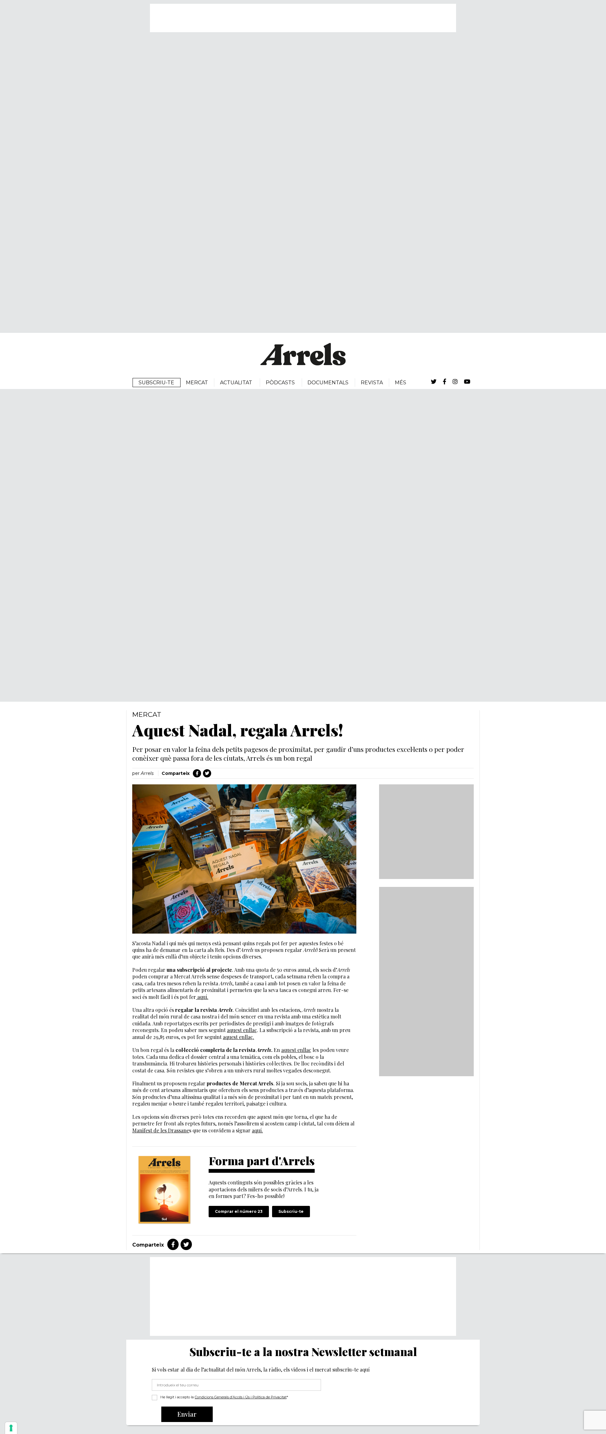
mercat (146, 714)
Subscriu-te (291, 1211)
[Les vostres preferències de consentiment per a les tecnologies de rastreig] (11, 1428)
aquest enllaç (242, 1030)
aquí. (202, 997)
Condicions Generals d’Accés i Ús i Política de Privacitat (241, 1397)
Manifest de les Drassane (160, 1130)
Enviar (187, 1414)
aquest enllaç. (238, 1037)
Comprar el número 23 (239, 1211)
